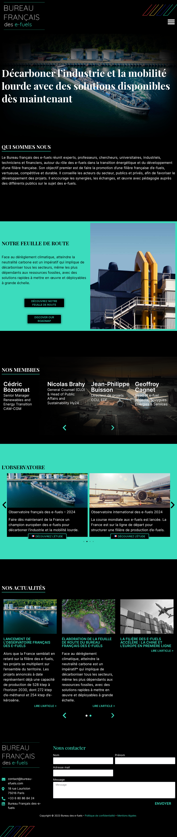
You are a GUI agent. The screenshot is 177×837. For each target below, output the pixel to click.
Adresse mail (61, 767)
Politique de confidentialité (100, 815)
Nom (56, 755)
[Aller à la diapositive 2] (86, 541)
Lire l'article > (45, 706)
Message (59, 779)
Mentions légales (127, 815)
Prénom (120, 755)
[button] (171, 22)
